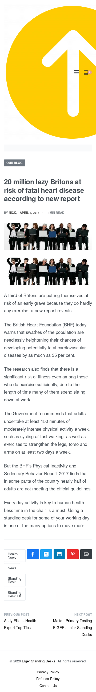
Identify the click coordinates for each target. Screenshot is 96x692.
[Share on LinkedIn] (59, 554)
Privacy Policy (48, 671)
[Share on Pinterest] (73, 554)
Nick (12, 212)
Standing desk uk (14, 594)
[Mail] (86, 554)
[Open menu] (76, 72)
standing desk (14, 580)
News (12, 567)
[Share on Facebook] (33, 554)
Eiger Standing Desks (38, 660)
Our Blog (14, 163)
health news (13, 555)
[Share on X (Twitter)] (46, 554)
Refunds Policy (48, 678)
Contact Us (48, 685)
